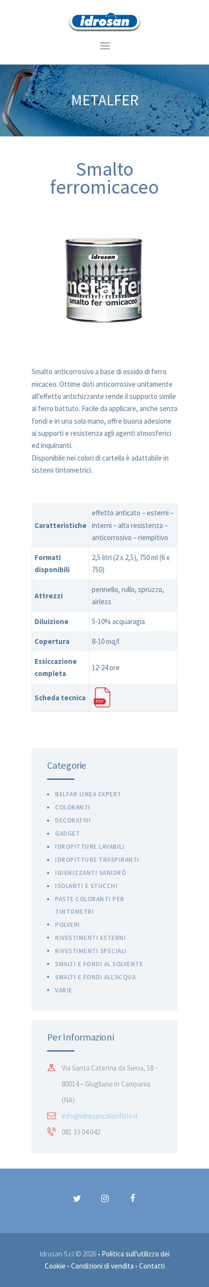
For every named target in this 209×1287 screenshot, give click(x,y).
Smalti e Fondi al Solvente (99, 964)
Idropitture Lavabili (89, 846)
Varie (63, 990)
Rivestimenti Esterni (90, 938)
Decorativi (73, 820)
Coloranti (72, 807)
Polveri (67, 925)
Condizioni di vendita (102, 1265)
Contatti (152, 1265)
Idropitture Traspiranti (97, 860)
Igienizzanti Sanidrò (90, 873)
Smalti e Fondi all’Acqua (95, 977)
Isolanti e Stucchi (86, 886)
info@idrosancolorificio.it (100, 1116)
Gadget (67, 833)
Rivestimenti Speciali (91, 951)
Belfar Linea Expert (88, 794)
